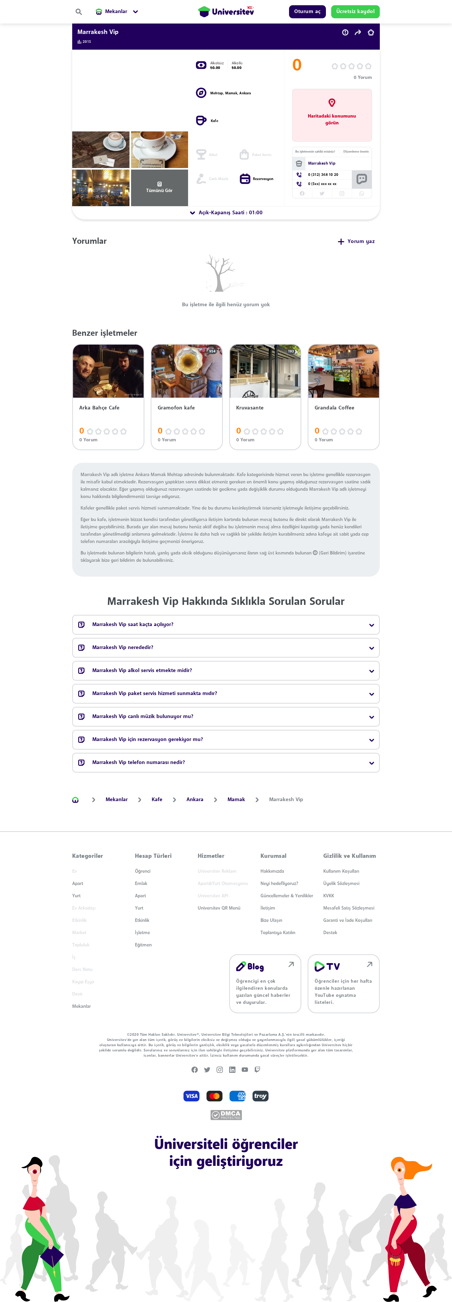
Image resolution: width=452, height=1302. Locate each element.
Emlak (141, 883)
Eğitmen (143, 945)
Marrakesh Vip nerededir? (122, 647)
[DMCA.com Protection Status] (226, 1115)
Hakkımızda (272, 871)
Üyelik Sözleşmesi (341, 883)
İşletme (142, 932)
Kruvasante (250, 408)
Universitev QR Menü (219, 908)
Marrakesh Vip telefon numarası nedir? (138, 762)
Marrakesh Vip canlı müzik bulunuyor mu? (142, 716)
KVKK (328, 896)
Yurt (76, 896)
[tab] (226, 212)
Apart (77, 883)
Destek (330, 932)
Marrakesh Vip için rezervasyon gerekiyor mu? (147, 739)
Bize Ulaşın (271, 920)
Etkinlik (142, 920)
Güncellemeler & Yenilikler (287, 896)
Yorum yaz (361, 241)
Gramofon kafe (176, 408)
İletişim (268, 908)
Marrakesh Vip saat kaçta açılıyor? (132, 624)
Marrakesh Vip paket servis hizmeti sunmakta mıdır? (154, 693)
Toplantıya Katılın (278, 932)
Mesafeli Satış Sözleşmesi (348, 908)
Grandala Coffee (335, 408)
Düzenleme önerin (356, 151)
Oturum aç (307, 11)
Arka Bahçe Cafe (99, 408)
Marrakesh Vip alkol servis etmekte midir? (142, 670)
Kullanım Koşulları (341, 871)
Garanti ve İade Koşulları (347, 920)
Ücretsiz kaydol (355, 11)
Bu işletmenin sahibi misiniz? (315, 151)
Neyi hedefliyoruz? (279, 883)
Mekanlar (81, 1006)
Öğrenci (142, 871)
